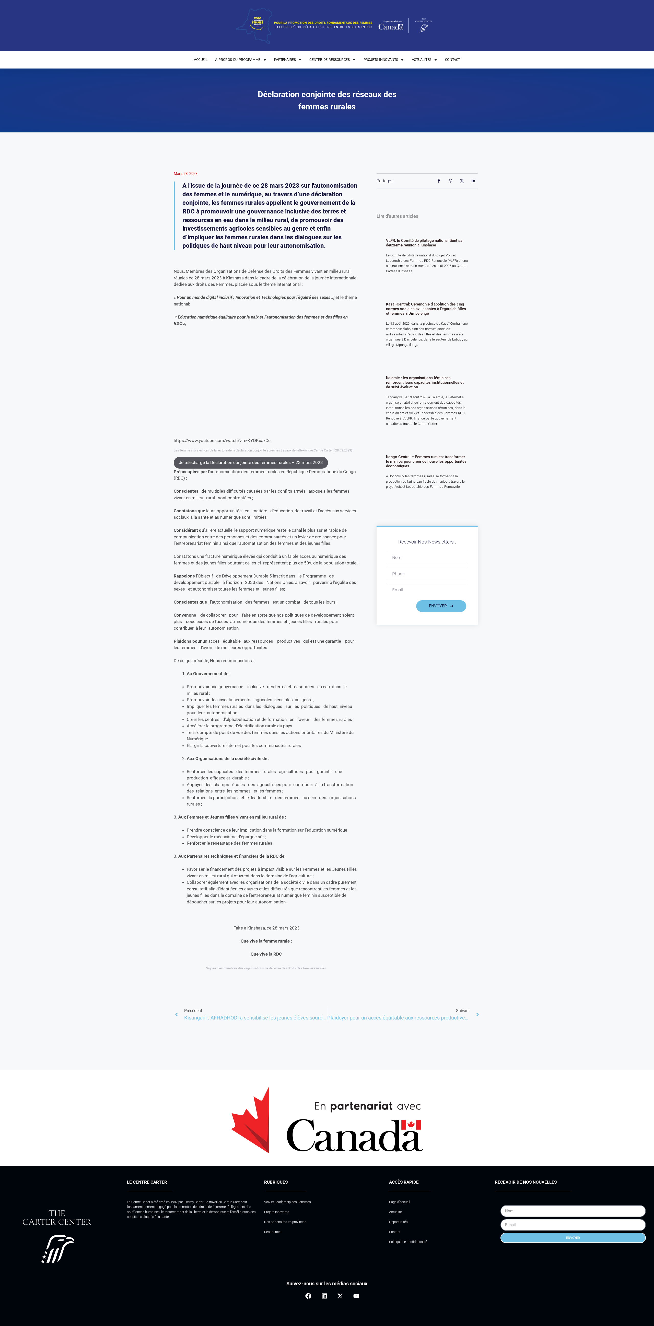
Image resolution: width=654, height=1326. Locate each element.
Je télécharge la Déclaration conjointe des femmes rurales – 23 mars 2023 (251, 462)
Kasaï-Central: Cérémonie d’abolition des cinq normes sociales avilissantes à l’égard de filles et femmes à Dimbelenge (426, 309)
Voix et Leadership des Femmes (287, 1202)
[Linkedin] (324, 1296)
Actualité (395, 1212)
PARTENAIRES (285, 60)
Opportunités (398, 1222)
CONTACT (452, 60)
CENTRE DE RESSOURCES (329, 60)
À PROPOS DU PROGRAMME (237, 60)
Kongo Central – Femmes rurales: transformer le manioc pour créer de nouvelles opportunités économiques (426, 461)
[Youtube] (356, 1296)
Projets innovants (276, 1212)
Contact (394, 1232)
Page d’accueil (399, 1202)
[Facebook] (308, 1296)
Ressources (273, 1232)
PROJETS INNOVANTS (381, 60)
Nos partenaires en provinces (285, 1222)
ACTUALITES (421, 60)
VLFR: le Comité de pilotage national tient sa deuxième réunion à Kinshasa (424, 242)
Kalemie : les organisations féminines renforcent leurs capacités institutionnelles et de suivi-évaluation (425, 382)
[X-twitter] (340, 1296)
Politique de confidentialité (408, 1242)
